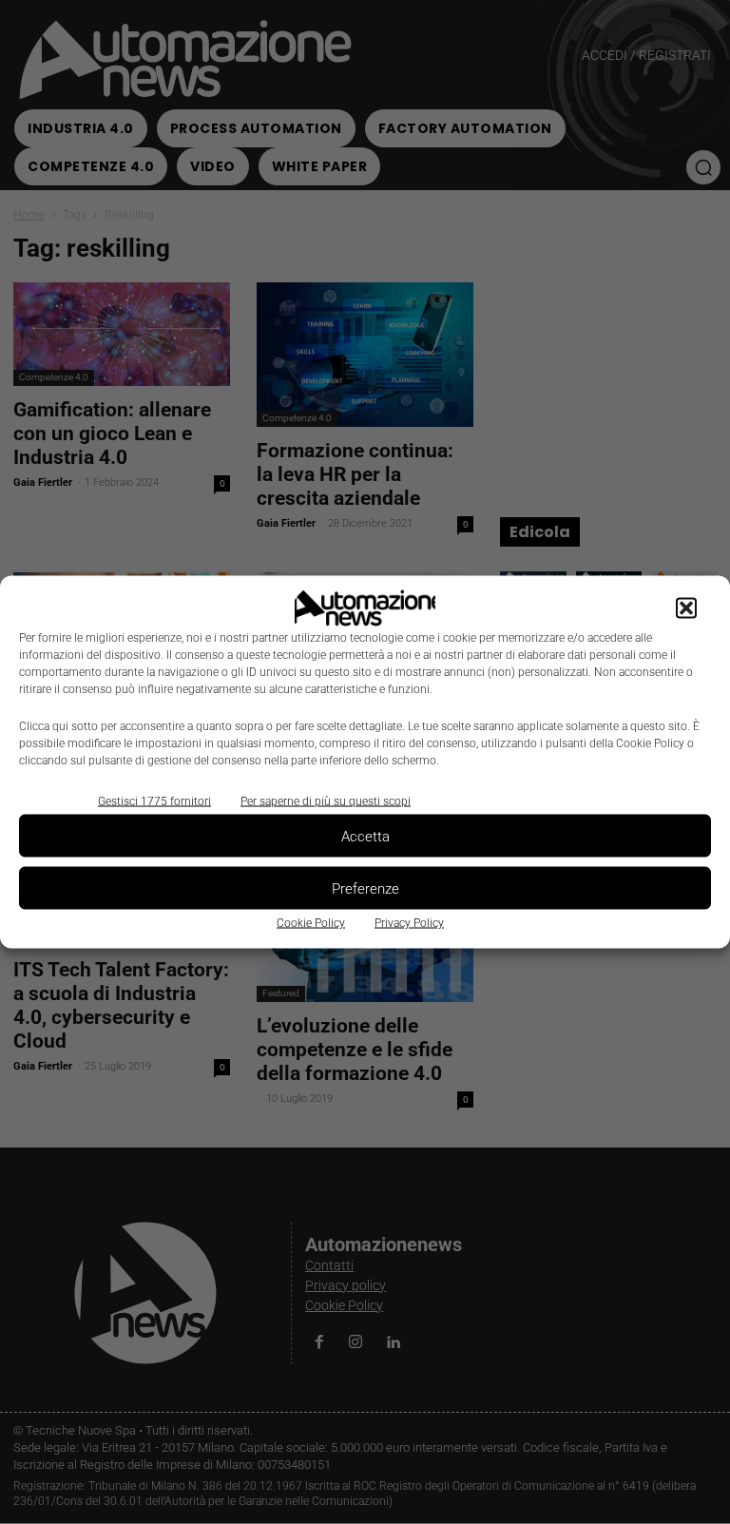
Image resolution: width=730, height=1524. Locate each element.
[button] (686, 608)
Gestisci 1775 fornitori (154, 801)
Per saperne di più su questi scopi (325, 801)
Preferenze (365, 888)
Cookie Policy (311, 923)
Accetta (365, 835)
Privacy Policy (409, 923)
